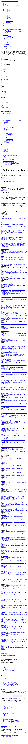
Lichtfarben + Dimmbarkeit (8, 161)
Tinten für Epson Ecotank (8, 125)
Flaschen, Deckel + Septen (11, 137)
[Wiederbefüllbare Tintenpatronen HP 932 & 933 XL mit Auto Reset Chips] (14, 399)
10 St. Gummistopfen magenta (20, 242)
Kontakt (4, 152)
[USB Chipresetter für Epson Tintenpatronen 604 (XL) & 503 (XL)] (14, 334)
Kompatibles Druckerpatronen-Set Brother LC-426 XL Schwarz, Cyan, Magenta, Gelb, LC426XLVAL (14, 423)
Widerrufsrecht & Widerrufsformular (10, 154)
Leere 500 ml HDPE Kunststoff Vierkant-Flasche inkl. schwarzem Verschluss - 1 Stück (12, 238)
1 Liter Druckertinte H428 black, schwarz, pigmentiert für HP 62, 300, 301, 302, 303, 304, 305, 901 (14, 273)
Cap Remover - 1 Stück (16, 239)
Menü (4, 3)
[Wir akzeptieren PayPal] (4, 166)
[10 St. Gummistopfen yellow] (7, 243)
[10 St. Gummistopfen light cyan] (8, 257)
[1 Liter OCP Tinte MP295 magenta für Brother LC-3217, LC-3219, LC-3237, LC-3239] (14, 359)
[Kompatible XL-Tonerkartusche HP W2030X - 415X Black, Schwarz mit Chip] (14, 627)
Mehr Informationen (13, 735)
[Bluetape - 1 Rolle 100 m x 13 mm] (8, 226)
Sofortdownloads (9, 21)
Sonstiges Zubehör (9, 140)
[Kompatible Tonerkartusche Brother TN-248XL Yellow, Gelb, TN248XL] (14, 481)
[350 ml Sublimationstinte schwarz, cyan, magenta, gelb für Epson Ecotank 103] (14, 646)
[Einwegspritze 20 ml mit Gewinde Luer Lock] (11, 415)
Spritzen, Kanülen (9, 139)
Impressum (5, 151)
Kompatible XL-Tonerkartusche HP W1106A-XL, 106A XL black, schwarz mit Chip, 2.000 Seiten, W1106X (13, 642)
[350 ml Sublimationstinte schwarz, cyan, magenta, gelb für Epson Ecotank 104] (14, 550)
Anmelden (8, 12)
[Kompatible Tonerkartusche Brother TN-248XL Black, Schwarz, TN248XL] (14, 460)
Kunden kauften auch (12, 218)
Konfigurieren (8, 736)
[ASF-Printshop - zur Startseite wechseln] (9, 1)
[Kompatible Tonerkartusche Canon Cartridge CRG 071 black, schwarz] (14, 606)
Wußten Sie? (5, 158)
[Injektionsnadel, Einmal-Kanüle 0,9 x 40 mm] (10, 413)
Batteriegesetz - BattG (7, 164)
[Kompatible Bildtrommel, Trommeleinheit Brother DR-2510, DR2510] (14, 492)
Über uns (5, 156)
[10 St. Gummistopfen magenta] (7, 242)
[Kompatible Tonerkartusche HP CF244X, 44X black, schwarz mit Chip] (14, 580)
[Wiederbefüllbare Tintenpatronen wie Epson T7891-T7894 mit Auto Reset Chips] (14, 393)
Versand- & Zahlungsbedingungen (10, 155)
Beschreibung (3, 185)
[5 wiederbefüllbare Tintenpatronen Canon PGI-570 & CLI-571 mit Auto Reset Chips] (14, 292)
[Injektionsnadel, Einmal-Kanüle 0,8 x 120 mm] (11, 302)
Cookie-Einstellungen (7, 149)
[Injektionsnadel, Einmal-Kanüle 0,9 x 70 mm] (10, 267)
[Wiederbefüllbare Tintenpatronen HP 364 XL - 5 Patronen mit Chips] (14, 298)
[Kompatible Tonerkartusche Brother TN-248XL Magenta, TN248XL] (14, 474)
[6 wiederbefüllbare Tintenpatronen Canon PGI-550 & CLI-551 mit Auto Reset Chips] (14, 404)
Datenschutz (5, 150)
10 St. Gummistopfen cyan (18, 244)
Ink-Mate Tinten (6, 121)
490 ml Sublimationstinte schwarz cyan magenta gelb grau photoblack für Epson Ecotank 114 (12, 588)
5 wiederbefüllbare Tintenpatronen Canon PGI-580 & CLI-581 (13, 252)
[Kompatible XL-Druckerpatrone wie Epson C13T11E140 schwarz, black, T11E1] (14, 427)
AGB (4, 147)
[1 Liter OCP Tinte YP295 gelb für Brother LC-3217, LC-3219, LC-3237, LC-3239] (14, 379)
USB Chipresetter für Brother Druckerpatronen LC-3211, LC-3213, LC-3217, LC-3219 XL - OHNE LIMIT (13, 347)
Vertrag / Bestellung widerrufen (7, 662)
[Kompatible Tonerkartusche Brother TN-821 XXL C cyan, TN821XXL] (14, 567)
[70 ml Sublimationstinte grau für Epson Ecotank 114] (12, 622)
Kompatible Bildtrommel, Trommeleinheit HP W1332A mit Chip (14, 489)
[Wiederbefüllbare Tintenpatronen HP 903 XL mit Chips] (12, 354)
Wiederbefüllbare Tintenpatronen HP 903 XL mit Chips (12, 355)
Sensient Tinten (6, 122)
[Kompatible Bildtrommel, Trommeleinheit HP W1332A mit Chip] (14, 488)
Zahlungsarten (9, 18)
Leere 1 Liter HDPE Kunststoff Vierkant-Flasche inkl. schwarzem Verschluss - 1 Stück (12, 233)
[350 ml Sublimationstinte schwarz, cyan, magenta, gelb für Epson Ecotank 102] (14, 544)
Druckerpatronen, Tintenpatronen (10, 119)
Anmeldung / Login (7, 148)
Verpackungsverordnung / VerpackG (10, 162)
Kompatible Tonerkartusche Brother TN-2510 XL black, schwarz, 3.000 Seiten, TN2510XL (12, 499)
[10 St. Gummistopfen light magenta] (8, 254)
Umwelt (4, 157)
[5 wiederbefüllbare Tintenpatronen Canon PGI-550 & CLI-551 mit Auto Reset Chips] (14, 246)
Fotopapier (5, 141)
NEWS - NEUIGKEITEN (8, 673)
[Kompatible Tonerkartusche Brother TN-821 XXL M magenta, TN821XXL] (14, 561)
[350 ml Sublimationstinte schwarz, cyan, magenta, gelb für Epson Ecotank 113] (14, 532)
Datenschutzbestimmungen (11, 698)
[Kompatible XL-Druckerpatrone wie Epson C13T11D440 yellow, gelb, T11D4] (14, 441)
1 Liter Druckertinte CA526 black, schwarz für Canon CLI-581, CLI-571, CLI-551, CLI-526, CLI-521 (14, 314)
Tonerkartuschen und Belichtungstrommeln (12, 117)
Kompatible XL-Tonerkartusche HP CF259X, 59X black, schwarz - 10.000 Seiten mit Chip (12, 635)
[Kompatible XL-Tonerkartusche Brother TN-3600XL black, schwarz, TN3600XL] (14, 452)
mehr (19, 189)
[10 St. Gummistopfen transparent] (8, 259)
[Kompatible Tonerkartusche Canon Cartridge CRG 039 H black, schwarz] (14, 611)
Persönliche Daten (9, 16)
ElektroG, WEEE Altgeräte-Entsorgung (11, 163)
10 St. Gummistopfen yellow (20, 243)
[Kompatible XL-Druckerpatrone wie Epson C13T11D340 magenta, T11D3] (14, 436)
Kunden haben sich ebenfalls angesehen (9, 417)
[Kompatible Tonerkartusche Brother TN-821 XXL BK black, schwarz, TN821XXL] (14, 573)
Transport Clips (9, 133)
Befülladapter (8, 135)
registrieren (14, 12)
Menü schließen (6, 10)
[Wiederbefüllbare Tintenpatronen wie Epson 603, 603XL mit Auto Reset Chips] (14, 277)
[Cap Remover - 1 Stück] (6, 239)
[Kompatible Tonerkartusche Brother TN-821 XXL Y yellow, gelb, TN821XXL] (14, 556)
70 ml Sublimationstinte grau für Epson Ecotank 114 (13, 623)
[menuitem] (15, 3)
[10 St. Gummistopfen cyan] (7, 244)
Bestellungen (8, 19)
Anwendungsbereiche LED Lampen (10, 159)
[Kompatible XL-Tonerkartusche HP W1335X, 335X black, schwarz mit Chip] (14, 593)
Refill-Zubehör (6, 129)
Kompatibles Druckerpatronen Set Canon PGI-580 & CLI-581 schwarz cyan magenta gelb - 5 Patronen (13, 351)
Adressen (8, 17)
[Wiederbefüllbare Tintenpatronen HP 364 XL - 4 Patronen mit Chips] (14, 373)
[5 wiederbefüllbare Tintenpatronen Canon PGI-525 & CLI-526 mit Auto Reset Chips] (14, 317)
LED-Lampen (6, 142)
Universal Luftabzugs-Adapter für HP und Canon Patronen (13, 290)
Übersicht (8, 15)
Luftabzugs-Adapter (10, 136)
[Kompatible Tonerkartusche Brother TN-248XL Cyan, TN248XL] (14, 467)
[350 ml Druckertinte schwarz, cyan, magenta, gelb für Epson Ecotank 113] (14, 515)
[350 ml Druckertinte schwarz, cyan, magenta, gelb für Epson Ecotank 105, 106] (14, 520)
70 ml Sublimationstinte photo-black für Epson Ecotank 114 (14, 620)
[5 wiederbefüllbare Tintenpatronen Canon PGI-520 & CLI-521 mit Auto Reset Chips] (14, 328)
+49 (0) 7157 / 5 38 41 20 (6, 658)
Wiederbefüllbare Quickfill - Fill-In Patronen (12, 120)
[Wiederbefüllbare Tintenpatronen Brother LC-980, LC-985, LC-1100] (14, 322)
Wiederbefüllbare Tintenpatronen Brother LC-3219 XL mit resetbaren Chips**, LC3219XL (13, 341)
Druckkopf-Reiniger (7, 126)
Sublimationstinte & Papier (8, 127)
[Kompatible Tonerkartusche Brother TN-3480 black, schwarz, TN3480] (14, 388)
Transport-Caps (9, 132)
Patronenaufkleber (9, 134)
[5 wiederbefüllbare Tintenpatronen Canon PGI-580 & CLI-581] (14, 251)
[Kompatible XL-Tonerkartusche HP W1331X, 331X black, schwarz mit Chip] (14, 600)
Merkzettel (8, 22)
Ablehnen (3, 736)
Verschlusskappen (9, 130)
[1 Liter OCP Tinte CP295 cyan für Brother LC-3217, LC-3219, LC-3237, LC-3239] (14, 363)
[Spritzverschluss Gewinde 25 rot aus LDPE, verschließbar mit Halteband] (14, 223)
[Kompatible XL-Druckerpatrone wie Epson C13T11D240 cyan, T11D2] (14, 431)
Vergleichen (3, 177)
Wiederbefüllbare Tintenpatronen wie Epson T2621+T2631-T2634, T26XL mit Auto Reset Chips (13, 308)
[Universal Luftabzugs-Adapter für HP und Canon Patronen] (13, 288)
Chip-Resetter (6, 128)
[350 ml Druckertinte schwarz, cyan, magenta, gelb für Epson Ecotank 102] (14, 526)
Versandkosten (4, 701)
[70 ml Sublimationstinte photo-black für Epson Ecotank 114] (13, 619)
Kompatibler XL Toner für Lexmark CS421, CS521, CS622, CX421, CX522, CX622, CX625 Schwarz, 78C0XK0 (13, 449)
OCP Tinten (5, 123)
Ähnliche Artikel (4, 218)
